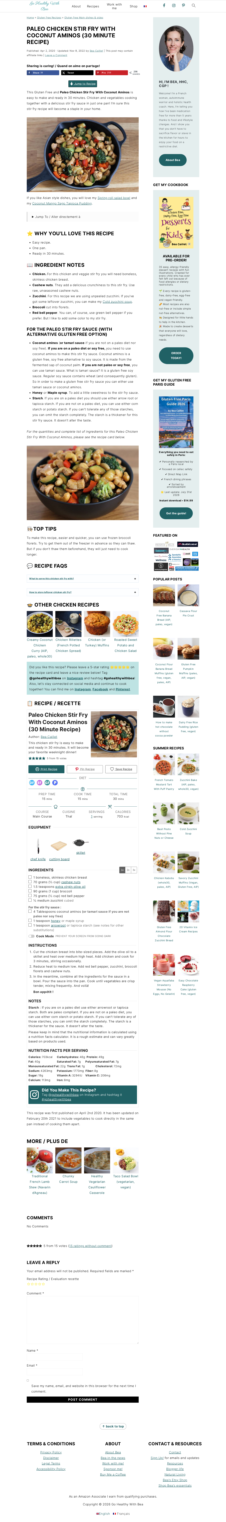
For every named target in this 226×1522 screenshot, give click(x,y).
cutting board (59, 859)
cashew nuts (71, 882)
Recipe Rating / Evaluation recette (53, 1279)
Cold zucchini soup (117, 302)
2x (128, 870)
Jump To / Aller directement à (57, 217)
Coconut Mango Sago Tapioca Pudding (62, 203)
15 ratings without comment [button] (90, 1246)
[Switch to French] (145, 6)
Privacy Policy (51, 1452)
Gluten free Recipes (49, 17)
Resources (175, 1463)
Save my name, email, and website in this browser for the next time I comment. (83, 1388)
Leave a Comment (56, 55)
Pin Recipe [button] (87, 769)
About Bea (113, 1452)
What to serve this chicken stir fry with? (51, 578)
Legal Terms (51, 1463)
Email (32, 1365)
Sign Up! (157, 1458)
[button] (30, 758)
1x (122, 870)
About (76, 6)
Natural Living (175, 1474)
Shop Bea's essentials (175, 1485)
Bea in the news (113, 1458)
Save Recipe (123, 769)
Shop (134, 6)
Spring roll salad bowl (114, 198)
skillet (80, 853)
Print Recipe (48, 769)
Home (30, 17)
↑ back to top (113, 1426)
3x (134, 870)
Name (32, 1350)
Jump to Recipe (84, 83)
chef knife (38, 859)
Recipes (93, 6)
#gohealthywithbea (56, 1099)
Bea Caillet (49, 737)
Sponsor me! (113, 1469)
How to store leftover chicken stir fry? (50, 592)
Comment (35, 1293)
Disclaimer (51, 1458)
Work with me (114, 6)
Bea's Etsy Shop (175, 1480)
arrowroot (58, 925)
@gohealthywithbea (63, 1095)
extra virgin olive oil (70, 887)
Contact (175, 1452)
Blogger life (175, 1469)
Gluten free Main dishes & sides (83, 17)
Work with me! (113, 1463)
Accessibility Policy (51, 1469)
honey (56, 921)
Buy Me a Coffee (113, 1474)
